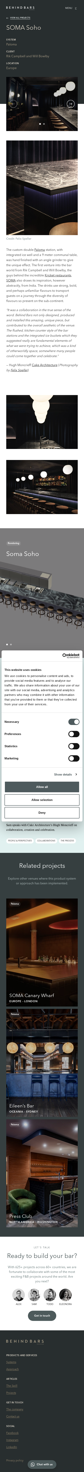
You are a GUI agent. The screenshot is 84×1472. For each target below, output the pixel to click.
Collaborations (46, 841)
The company (14, 1409)
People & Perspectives (20, 841)
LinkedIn (11, 1447)
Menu (68, 8)
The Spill (11, 1385)
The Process (67, 841)
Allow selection (42, 800)
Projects (11, 1393)
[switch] (74, 734)
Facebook (12, 1433)
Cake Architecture (44, 365)
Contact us (12, 1416)
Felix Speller (19, 370)
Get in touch (42, 1315)
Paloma (11, 44)
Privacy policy (14, 1460)
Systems (11, 1362)
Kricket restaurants (58, 275)
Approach (12, 1369)
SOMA (11, 280)
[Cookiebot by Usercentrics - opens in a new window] (62, 655)
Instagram (12, 1440)
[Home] (20, 8)
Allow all (42, 787)
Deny (42, 812)
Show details (63, 774)
